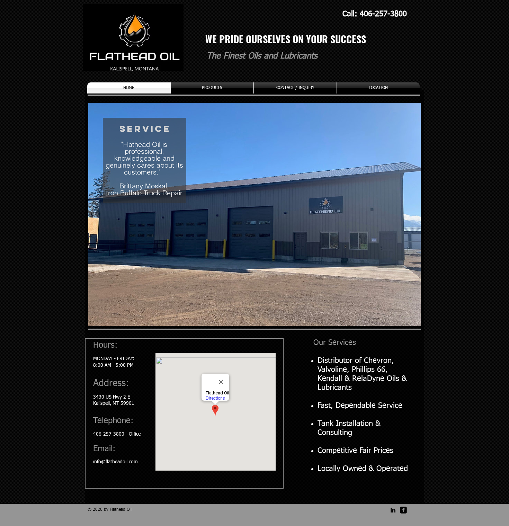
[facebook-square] (403, 510)
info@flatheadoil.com (115, 462)
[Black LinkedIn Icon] (393, 510)
